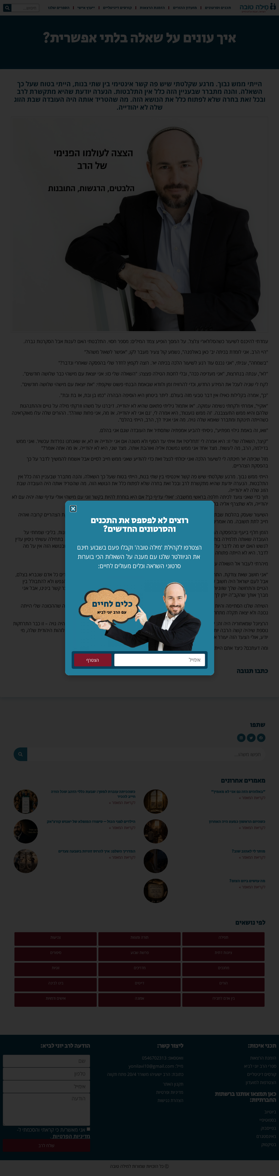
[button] (73, 508)
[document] (139, 588)
